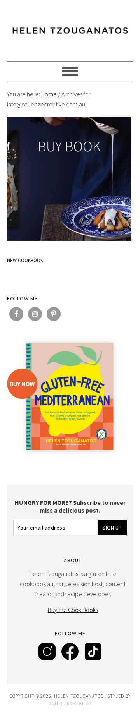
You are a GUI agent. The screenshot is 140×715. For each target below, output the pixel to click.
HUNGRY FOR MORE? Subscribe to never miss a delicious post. (70, 506)
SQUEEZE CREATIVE (70, 703)
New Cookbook (25, 260)
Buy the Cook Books (73, 610)
